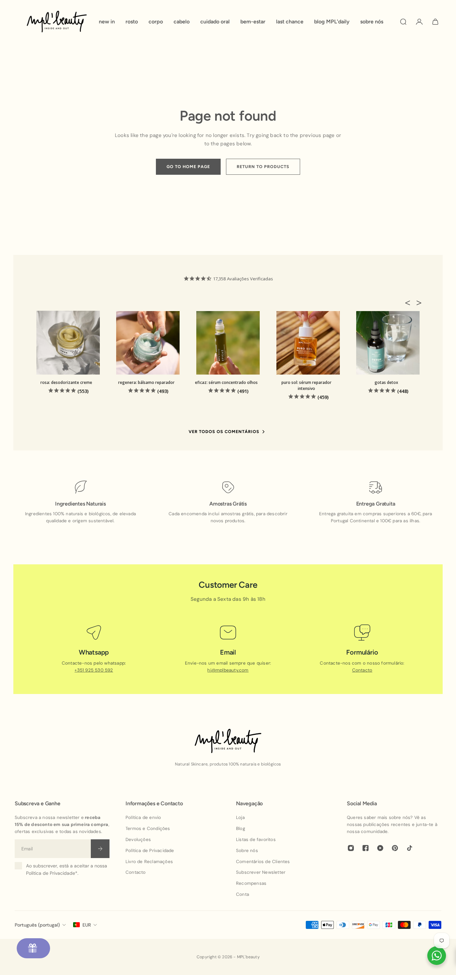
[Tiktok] (409, 848)
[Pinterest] (395, 848)
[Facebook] (365, 848)
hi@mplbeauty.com (227, 670)
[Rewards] (33, 948)
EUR (86, 925)
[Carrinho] (435, 21)
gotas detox (386, 382)
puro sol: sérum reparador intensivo (306, 385)
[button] (410, 303)
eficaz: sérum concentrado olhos (226, 382)
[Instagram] (351, 848)
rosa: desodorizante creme (66, 382)
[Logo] (57, 21)
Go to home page (188, 166)
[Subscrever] (100, 848)
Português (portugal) (37, 925)
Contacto (362, 670)
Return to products (263, 166)
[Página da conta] (419, 21)
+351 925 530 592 (93, 670)
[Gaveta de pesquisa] (403, 21)
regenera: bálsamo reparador (146, 382)
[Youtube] (380, 848)
